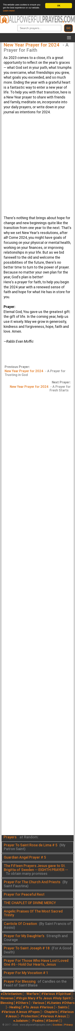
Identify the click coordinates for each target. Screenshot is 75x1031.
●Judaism (20, 1021)
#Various (48, 994)
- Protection (28, 1016)
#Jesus (21, 1012)
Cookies (57, 1024)
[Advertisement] (37, 167)
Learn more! (9, 10)
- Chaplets (50, 1012)
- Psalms (37, 1021)
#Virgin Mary (25, 998)
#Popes (34, 1012)
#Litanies (54, 1003)
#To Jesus (44, 998)
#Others (22, 1003)
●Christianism (11, 994)
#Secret (52, 1021)
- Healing (14, 1007)
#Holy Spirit (62, 998)
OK (58, 5)
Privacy (68, 1024)
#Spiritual (63, 994)
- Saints (62, 1007)
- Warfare (31, 994)
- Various (37, 1003)
